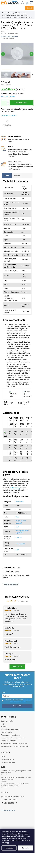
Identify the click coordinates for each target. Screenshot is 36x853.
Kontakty (4, 727)
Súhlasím (25, 848)
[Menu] (32, 3)
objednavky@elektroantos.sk (14, 797)
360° (17, 550)
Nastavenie (9, 848)
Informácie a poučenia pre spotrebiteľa (14, 746)
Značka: (8, 39)
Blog (2, 724)
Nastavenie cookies (8, 810)
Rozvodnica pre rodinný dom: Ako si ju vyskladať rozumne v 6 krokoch (16, 778)
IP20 (17, 527)
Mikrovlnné (19, 502)
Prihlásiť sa (17, 706)
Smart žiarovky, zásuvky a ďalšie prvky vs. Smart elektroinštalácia (16, 771)
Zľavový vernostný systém (10, 729)
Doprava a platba (7, 721)
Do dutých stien (21, 531)
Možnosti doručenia (8, 96)
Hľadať (29, 8)
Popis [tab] (6, 175)
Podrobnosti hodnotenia (9, 36)
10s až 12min (20, 544)
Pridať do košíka (21, 103)
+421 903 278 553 (10, 800)
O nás (3, 756)
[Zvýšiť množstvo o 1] (8, 101)
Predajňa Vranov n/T (7, 759)
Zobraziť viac (17, 667)
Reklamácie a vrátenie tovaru (11, 735)
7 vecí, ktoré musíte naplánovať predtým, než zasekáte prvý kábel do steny (14, 785)
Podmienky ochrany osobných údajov (14, 743)
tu (8, 843)
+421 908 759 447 (10, 803)
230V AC (19, 538)
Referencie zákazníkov (8, 762)
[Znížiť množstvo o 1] (8, 104)
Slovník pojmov (6, 732)
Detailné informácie (8, 115)
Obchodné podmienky (8, 741)
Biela (17, 517)
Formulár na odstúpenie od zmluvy (13, 738)
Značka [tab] (17, 175)
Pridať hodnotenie (11, 585)
